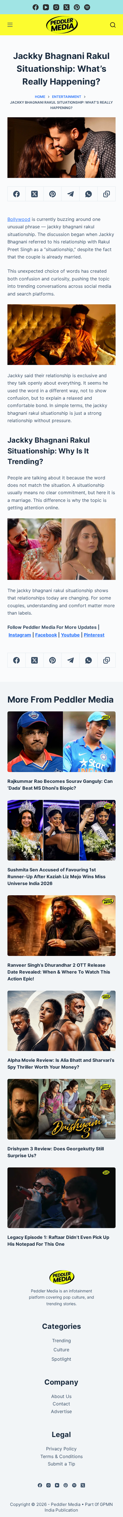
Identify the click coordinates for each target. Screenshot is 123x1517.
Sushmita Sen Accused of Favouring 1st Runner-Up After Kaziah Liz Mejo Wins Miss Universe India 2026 (56, 876)
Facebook (46, 635)
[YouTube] (46, 7)
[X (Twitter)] (67, 7)
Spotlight (61, 1359)
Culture (61, 1349)
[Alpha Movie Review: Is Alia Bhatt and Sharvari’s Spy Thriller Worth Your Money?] (61, 1021)
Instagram (20, 635)
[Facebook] (36, 7)
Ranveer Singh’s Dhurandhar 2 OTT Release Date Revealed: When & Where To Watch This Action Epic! (58, 972)
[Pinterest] (77, 7)
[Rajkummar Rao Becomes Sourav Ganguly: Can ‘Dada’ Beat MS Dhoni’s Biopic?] (61, 741)
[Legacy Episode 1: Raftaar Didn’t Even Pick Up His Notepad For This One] (61, 1197)
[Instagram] (56, 7)
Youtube (70, 635)
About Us (61, 1396)
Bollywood (18, 219)
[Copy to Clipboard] (107, 194)
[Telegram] (70, 194)
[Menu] (10, 24)
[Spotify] (87, 7)
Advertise (61, 1411)
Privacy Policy (61, 1449)
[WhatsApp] (89, 194)
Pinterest (94, 635)
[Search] (113, 25)
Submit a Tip (61, 1464)
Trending (61, 1340)
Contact (61, 1404)
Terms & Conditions (61, 1456)
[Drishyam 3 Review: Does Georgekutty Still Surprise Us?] (61, 1109)
